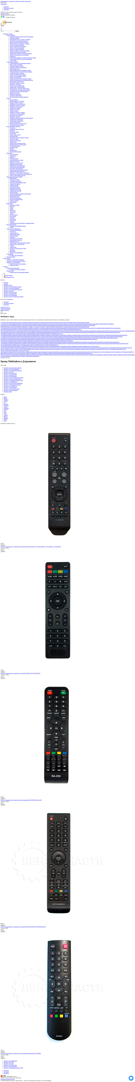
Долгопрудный (53, 331)
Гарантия (6, 302)
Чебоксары (35, 354)
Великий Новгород (70, 326)
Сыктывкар (10, 352)
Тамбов (28, 352)
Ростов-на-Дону (89, 346)
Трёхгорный (85, 352)
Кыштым (66, 336)
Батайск (103, 324)
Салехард (32, 347)
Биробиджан (58, 325)
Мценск (55, 339)
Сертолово (20, 349)
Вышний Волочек (111, 328)
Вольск (63, 328)
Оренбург (59, 343)
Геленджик (23, 329)
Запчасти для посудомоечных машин (13, 296)
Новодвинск (21, 342)
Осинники (75, 343)
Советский (67, 349)
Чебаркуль (29, 354)
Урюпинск (7, 353)
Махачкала (76, 338)
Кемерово (79, 332)
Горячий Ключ (47, 329)
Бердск (37, 325)
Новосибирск (74, 342)
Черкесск (63, 354)
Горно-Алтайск (39, 329)
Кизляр (87, 332)
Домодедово (61, 331)
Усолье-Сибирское (19, 353)
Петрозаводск (18, 345)
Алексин (59, 322)
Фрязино (69, 353)
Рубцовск (10, 347)
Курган (44, 336)
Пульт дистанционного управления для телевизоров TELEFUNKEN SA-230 (21, 800)
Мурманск (46, 339)
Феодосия (59, 353)
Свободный (90, 347)
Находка (8, 340)
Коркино (21, 335)
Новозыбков (28, 342)
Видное (6, 328)
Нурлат (22, 343)
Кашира (74, 332)
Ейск (93, 331)
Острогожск (81, 343)
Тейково (35, 352)
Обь (34, 343)
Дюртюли (78, 331)
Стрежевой (14, 350)
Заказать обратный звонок (8, 1079)
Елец (115, 331)
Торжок (76, 352)
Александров (47, 322)
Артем (43, 324)
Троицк (80, 352)
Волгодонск (40, 328)
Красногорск (59, 335)
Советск (62, 349)
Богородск (87, 325)
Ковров (31, 333)
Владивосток (15, 328)
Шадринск (102, 354)
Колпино (45, 333)
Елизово (119, 331)
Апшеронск (20, 324)
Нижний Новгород (63, 340)
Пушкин (34, 346)
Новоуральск (87, 342)
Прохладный (20, 346)
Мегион (87, 338)
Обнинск (30, 343)
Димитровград (41, 331)
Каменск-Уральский (27, 332)
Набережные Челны (71, 339)
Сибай (25, 349)
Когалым (35, 333)
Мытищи (63, 339)
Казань (4, 332)
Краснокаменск (82, 335)
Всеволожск (89, 328)
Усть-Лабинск (45, 353)
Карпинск (59, 332)
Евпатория (84, 331)
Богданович (75, 325)
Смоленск (52, 349)
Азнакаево (25, 322)
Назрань (87, 339)
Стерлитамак (7, 350)
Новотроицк (81, 342)
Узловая (116, 352)
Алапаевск (36, 322)
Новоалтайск (7, 342)
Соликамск (77, 349)
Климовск (19, 333)
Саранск (54, 347)
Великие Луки (61, 326)
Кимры (91, 332)
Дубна (74, 331)
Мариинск (70, 338)
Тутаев (105, 352)
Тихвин (49, 352)
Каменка (19, 332)
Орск (71, 343)
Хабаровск (74, 353)
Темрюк (39, 352)
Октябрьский (47, 343)
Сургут (23, 350)
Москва (12, 322)
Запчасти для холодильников (11, 288)
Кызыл (62, 336)
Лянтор (41, 338)
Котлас (51, 335)
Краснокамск (89, 335)
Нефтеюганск (39, 340)
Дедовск (17, 331)
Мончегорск (34, 339)
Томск (72, 352)
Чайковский (18, 354)
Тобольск (59, 352)
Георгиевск (29, 329)
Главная (6, 282)
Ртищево (5, 347)
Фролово (64, 353)
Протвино (14, 346)
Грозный (53, 329)
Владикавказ (22, 328)
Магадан (45, 338)
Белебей (12, 325)
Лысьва (20, 338)
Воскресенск (77, 328)
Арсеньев (39, 324)
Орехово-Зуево (66, 343)
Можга (29, 339)
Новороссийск (67, 342)
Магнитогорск (51, 338)
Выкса (104, 328)
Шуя (130, 354)
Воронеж (71, 328)
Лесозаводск (104, 336)
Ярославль (32, 356)
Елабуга (112, 331)
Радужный (50, 346)
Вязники (7, 329)
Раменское (56, 346)
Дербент (21, 331)
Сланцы (47, 349)
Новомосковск (59, 342)
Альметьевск (69, 322)
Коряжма (35, 335)
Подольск (43, 345)
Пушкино (39, 346)
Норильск (12, 343)
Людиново (36, 338)
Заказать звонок (5, 13)
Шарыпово (108, 354)
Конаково (6, 335)
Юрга (15, 356)
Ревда (65, 346)
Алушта (64, 322)
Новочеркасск (104, 342)
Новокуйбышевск (50, 342)
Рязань (24, 347)
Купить (3, 545)
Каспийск (64, 332)
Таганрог (19, 352)
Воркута (67, 328)
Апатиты (8, 324)
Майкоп (57, 338)
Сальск (37, 347)
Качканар (69, 332)
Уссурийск (27, 353)
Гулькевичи (76, 329)
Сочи (104, 349)
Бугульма (28, 326)
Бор (6, 326)
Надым (78, 339)
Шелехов (126, 354)
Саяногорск (80, 347)
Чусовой (97, 354)
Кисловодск (13, 333)
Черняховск (80, 354)
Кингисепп (96, 332)
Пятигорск (44, 346)
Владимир (28, 328)
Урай (130, 352)
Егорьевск (89, 331)
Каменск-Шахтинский (39, 332)
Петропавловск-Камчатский (29, 345)
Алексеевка (54, 322)
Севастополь (97, 347)
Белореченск (32, 325)
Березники (42, 325)
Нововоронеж (14, 342)
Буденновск (41, 326)
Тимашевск (44, 352)
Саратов (63, 347)
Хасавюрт (8, 354)
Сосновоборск (92, 349)
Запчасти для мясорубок (10, 293)
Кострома (40, 335)
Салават (28, 347)
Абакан (16, 322)
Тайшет (23, 352)
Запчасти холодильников (10, 1061)
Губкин (61, 329)
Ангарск (82, 322)
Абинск (20, 322)
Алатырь (41, 322)
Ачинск (75, 324)
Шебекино (121, 354)
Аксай (32, 322)
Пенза (113, 343)
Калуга (15, 332)
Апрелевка (14, 324)
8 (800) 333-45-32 (5, 307)
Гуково (71, 329)
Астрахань (59, 324)
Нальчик (92, 339)
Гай (14, 329)
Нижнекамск (54, 340)
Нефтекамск (32, 340)
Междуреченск (93, 338)
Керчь (83, 332)
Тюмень (109, 352)
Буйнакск (50, 326)
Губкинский (66, 329)
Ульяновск (126, 352)
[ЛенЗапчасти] (7, 24)
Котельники (46, 335)
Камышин (47, 332)
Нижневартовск (47, 340)
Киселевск (7, 333)
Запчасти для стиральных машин (12, 286)
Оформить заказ (8, 285)
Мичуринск (20, 339)
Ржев (74, 346)
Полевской (49, 345)
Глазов (33, 329)
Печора (39, 345)
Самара (41, 347)
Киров (114, 332)
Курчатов (58, 336)
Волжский (50, 328)
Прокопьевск (8, 346)
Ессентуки (124, 331)
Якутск (19, 356)
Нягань (26, 343)
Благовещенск (68, 325)
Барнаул (98, 324)
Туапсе (91, 352)
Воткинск (83, 328)
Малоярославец (63, 338)
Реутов (71, 346)
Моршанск (41, 339)
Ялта (22, 356)
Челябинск (40, 354)
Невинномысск (14, 340)
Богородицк (81, 325)
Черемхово (52, 354)
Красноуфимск (106, 335)
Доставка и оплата (9, 303)
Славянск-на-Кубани (39, 349)
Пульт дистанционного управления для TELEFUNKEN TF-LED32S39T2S (20, 673)
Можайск (25, 339)
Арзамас (25, 324)
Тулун (101, 352)
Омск (52, 343)
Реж (68, 346)
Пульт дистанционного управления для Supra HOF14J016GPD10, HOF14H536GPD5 (23, 926)
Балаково (79, 324)
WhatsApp (3, 308)
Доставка (6, 1072)
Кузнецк (20, 336)
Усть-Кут (38, 353)
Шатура (113, 354)
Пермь (8, 345)
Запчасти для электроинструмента (13, 289)
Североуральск (119, 347)
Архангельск (48, 324)
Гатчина (17, 329)
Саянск (85, 347)
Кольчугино (50, 333)
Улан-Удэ (120, 352)
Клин (23, 333)
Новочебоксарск (95, 342)
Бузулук (46, 326)
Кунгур (40, 336)
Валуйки (55, 326)
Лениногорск (82, 336)
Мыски (59, 339)
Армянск (34, 324)
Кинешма (105, 332)
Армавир (29, 324)
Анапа (78, 322)
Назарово (82, 339)
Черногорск (68, 354)
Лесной (99, 336)
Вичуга (10, 328)
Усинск (12, 353)
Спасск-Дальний (110, 349)
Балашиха (89, 324)
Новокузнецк (42, 342)
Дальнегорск (11, 331)
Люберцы (30, 338)
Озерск (42, 343)
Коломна (40, 333)
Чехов (84, 354)
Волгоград (34, 328)
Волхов (59, 328)
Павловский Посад (100, 343)
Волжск (45, 328)
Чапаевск (24, 354)
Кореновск (16, 335)
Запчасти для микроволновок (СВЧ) (13, 1068)
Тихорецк (54, 352)
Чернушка (74, 354)
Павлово (92, 343)
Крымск (12, 336)
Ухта (52, 353)
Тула (98, 352)
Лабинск (71, 336)
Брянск (24, 326)
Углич (112, 352)
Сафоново (74, 347)
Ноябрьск (17, 343)
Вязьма (12, 329)
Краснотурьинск (97, 335)
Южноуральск (10, 356)
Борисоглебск (10, 326)
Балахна (84, 324)
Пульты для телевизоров (10, 295)
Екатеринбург (99, 331)
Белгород (7, 325)
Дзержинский (33, 331)
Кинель (101, 332)
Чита (93, 354)
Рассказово (61, 346)
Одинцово (37, 343)
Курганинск (49, 336)
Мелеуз (99, 338)
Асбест (54, 324)
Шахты (117, 354)
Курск (54, 336)
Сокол (72, 349)
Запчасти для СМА (9, 1062)
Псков (26, 346)
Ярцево (37, 356)
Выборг (101, 328)
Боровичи (16, 326)
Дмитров (47, 331)
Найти (17, 31)
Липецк (6, 338)
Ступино (19, 350)
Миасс (102, 338)
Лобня (13, 338)
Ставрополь (118, 349)
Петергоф (12, 345)
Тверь (31, 352)
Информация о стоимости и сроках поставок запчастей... (16, 1)
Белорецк (26, 325)
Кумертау (35, 336)
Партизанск (108, 343)
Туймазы (95, 352)
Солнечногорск (84, 349)
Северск (125, 347)
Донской (70, 331)
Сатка (70, 347)
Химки (13, 354)
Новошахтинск (112, 342)
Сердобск (6, 349)
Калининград (10, 332)
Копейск (11, 335)
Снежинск (57, 349)
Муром (51, 339)
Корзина (6, 284)
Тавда (15, 352)
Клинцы (27, 333)
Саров (67, 347)
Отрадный (87, 343)
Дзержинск (4, 4)
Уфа (50, 353)
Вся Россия (96, 328)
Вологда (55, 328)
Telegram (8, 308)
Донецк (66, 331)
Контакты (6, 304)
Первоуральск (118, 343)
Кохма (54, 335)
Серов (10, 349)
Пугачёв (30, 346)
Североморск (111, 347)
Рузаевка (15, 347)
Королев (26, 335)
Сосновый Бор (99, 349)
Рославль (78, 346)
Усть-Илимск (33, 353)
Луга (16, 338)
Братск (21, 326)
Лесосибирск (111, 336)
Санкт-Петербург (5, 322)
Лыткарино (25, 338)
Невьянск (20, 340)
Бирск (62, 325)
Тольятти (63, 352)
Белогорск (21, 325)
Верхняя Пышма (80, 326)
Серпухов (14, 349)
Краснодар (66, 335)
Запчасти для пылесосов (10, 292)
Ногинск (7, 343)
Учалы (55, 353)
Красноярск (113, 335)
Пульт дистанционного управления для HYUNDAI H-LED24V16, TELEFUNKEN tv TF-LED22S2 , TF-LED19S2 (31, 546)
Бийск (53, 325)
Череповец (58, 354)
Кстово (16, 336)
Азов (29, 322)
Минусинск (7, 339)
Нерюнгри (26, 340)
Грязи (57, 329)
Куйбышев (25, 336)
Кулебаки (30, 336)
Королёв (31, 335)
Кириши (110, 332)
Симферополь (30, 349)
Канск (55, 332)
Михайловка (13, 339)
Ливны (116, 336)
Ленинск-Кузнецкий (91, 336)
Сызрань (5, 352)
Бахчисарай (108, 324)
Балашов (94, 324)
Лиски (10, 338)
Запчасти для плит (9, 291)
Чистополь (89, 354)
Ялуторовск (26, 356)
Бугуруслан (34, 326)
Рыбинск (20, 347)
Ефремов (129, 331)
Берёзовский (48, 325)
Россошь (83, 346)
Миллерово (107, 338)
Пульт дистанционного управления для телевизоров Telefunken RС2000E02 (21, 1053)
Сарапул (59, 347)
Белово (16, 325)
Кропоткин (7, 336)
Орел (55, 343)
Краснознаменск (73, 335)
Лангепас (76, 336)
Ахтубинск (70, 324)
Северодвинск (104, 347)
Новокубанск (35, 342)
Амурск (75, 322)
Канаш (52, 332)
